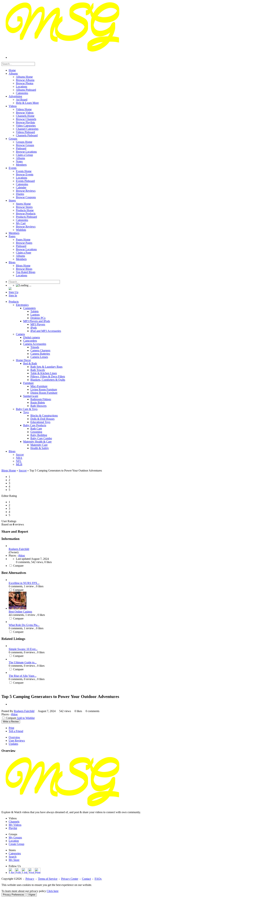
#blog (21, 555)
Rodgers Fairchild (19, 549)
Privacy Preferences (13, 894)
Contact (86, 878)
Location (14, 840)
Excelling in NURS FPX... (24, 583)
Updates (13, 743)
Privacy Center (69, 878)
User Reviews (17, 740)
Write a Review (11, 721)
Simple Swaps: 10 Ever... (23, 649)
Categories (15, 853)
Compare (18, 565)
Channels (14, 821)
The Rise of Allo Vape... (22, 675)
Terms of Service (47, 878)
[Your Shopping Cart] (10, 288)
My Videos (15, 824)
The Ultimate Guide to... (23, 662)
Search (12, 856)
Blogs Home (8, 470)
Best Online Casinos (20, 611)
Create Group (16, 844)
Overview (14, 737)
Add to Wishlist (26, 717)
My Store (14, 859)
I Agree (31, 894)
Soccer (23, 470)
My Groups (15, 837)
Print (11, 727)
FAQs (98, 878)
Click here (52, 891)
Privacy (30, 878)
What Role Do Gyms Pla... (24, 625)
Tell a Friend (16, 731)
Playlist (13, 828)
